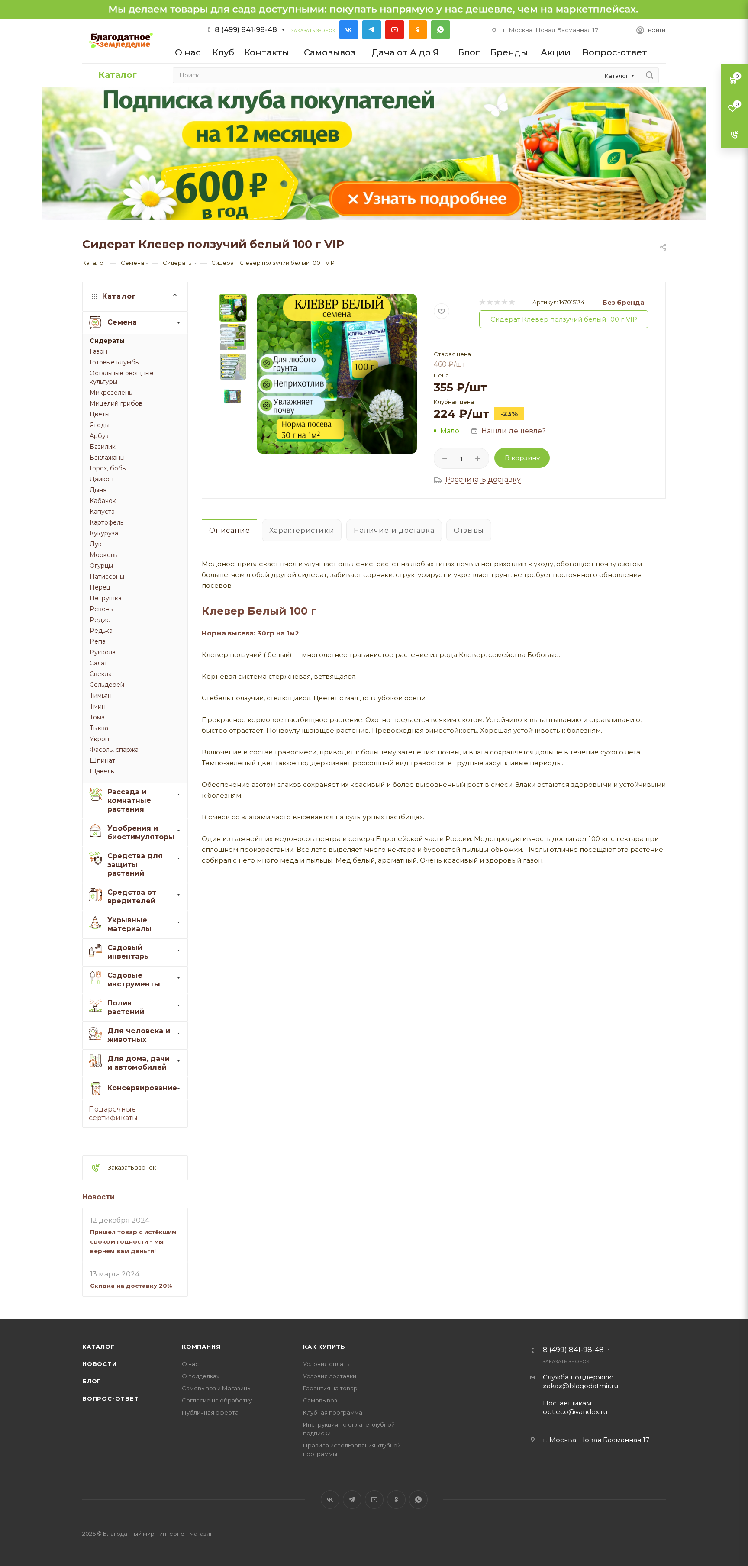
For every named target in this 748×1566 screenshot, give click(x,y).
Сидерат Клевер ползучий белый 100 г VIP (563, 319)
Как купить (324, 1346)
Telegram (371, 29)
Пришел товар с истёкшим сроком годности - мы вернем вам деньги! (133, 1241)
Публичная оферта (210, 1412)
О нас (190, 1363)
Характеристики (301, 530)
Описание (229, 530)
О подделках (200, 1376)
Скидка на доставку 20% (131, 1285)
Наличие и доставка (394, 530)
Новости (98, 1197)
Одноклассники (417, 29)
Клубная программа (332, 1412)
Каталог (98, 1346)
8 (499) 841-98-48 (246, 30)
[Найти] (649, 75)
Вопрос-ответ (110, 1398)
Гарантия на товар (330, 1388)
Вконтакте (348, 29)
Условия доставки (329, 1376)
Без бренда (624, 302)
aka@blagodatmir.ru (580, 1386)
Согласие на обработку (217, 1400)
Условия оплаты (327, 1363)
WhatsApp (440, 29)
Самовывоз (320, 1400)
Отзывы (469, 530)
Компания (201, 1346)
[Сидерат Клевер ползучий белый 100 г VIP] (337, 374)
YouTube (394, 29)
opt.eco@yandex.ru (575, 1412)
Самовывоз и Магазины (216, 1388)
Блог (91, 1381)
